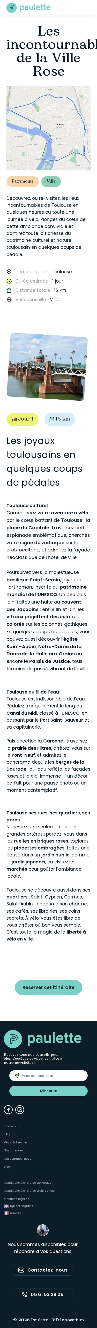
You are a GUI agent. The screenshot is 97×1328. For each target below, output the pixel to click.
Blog (7, 1167)
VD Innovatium (68, 1320)
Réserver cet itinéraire (48, 987)
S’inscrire (48, 1090)
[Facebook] (8, 1109)
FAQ (7, 1134)
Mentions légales (16, 1199)
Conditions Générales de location (28, 1183)
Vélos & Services (16, 1142)
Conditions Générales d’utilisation (29, 1191)
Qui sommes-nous (17, 1159)
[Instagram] (19, 1109)
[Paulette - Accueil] (28, 8)
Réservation (12, 1126)
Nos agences (14, 1150)
